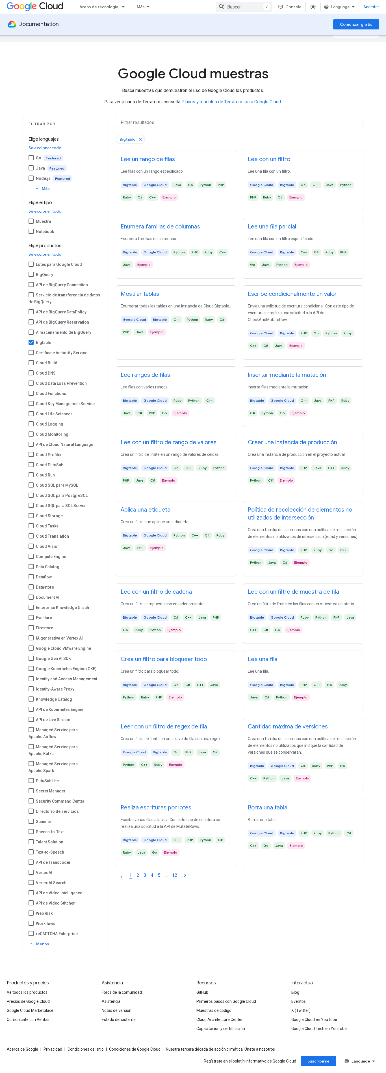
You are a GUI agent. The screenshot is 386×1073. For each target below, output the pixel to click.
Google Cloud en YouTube (314, 1019)
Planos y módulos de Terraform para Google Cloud (231, 101)
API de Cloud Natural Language (64, 444)
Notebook (45, 231)
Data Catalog (47, 567)
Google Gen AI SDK (53, 658)
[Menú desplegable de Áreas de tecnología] (125, 7)
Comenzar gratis (356, 24)
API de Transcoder (53, 862)
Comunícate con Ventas (28, 1019)
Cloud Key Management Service (65, 403)
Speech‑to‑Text (50, 832)
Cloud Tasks (47, 526)
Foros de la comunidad (122, 992)
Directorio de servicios (57, 811)
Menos (39, 943)
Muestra (43, 221)
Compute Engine (51, 556)
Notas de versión (116, 1010)
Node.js (43, 178)
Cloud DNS (46, 373)
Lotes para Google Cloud (59, 264)
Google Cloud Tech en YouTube (319, 1028)
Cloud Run (45, 475)
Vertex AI (44, 872)
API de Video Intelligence (59, 893)
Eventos (298, 1001)
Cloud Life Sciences (54, 414)
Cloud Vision (48, 546)
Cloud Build (46, 363)
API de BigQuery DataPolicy (61, 312)
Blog (295, 992)
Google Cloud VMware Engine (63, 648)
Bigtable (43, 342)
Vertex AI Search (51, 882)
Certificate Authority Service (61, 352)
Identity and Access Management (66, 679)
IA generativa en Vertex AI (59, 638)
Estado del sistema (119, 1019)
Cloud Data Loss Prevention (61, 383)
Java (40, 168)
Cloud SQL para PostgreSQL (62, 495)
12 (174, 875)
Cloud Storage (49, 516)
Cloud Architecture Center (219, 1019)
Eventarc (44, 617)
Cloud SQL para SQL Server (61, 505)
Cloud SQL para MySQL (57, 485)
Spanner (43, 821)
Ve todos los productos (27, 992)
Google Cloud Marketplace (30, 1010)
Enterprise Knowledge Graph (62, 607)
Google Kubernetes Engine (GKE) (66, 668)
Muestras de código (213, 1010)
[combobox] (244, 7)
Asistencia (111, 1001)
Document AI (47, 597)
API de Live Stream (53, 719)
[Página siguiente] (185, 875)
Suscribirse (318, 1061)
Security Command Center (60, 801)
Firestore (44, 628)
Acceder (371, 7)
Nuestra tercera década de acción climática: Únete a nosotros (220, 1049)
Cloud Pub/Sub (49, 465)
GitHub (202, 992)
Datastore (45, 587)
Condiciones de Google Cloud (135, 1049)
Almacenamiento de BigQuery (63, 332)
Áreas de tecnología (98, 6)
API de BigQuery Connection (62, 285)
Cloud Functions (51, 393)
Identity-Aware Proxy (55, 689)
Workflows (45, 923)
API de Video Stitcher (55, 903)
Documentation (38, 24)
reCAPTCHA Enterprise (57, 933)
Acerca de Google (22, 1049)
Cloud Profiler (49, 454)
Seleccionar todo (45, 147)
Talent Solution (49, 842)
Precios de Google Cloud (28, 1001)
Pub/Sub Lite (47, 781)
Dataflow (44, 577)
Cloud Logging (49, 424)
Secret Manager (51, 791)
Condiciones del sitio (86, 1049)
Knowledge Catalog (54, 699)
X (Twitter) (301, 1010)
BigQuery (44, 274)
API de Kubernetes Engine (59, 709)
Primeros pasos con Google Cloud (226, 1001)
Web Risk (44, 913)
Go (38, 158)
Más (141, 6)
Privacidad (53, 1049)
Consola (293, 6)
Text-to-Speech (50, 852)
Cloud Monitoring (52, 434)
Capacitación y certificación (220, 1028)
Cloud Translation (52, 536)
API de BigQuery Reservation (62, 322)
